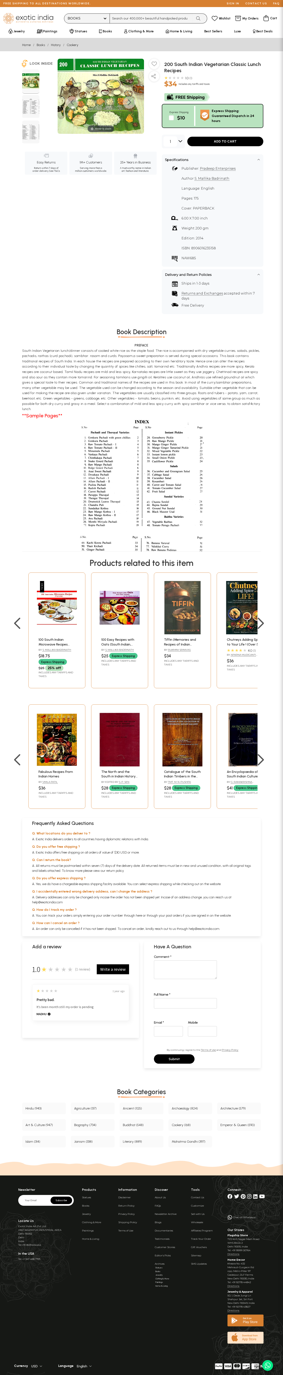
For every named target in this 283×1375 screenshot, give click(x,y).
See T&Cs (54, 170)
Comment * (163, 957)
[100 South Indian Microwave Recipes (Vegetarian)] (57, 633)
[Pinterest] (243, 1197)
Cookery (72, 45)
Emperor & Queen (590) (237, 1125)
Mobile (193, 1022)
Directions (233, 1254)
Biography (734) (85, 1125)
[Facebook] (229, 1197)
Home (26, 45)
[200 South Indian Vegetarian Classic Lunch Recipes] (30, 81)
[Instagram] (249, 1197)
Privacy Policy (230, 1049)
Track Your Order (201, 1238)
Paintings (88, 1230)
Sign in (233, 3)
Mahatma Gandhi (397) (188, 1142)
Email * (159, 1022)
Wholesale (197, 1222)
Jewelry (86, 1213)
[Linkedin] (255, 1197)
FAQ (276, 3)
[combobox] (151, 18)
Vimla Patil (50, 781)
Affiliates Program (202, 1230)
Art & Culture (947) (39, 1125)
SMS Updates (199, 1263)
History (56, 45)
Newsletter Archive (166, 1213)
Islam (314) (32, 1142)
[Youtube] (262, 1197)
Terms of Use (208, 1049)
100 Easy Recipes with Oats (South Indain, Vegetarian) (117, 644)
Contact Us (197, 1197)
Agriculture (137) (85, 1108)
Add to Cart (225, 141)
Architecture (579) (233, 1108)
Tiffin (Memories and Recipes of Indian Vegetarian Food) (180, 644)
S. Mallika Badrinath (212, 178)
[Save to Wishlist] (154, 65)
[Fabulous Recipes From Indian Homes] (57, 765)
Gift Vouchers (199, 1247)
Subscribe (61, 1200)
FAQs (158, 1205)
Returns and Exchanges (202, 293)
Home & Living (90, 1238)
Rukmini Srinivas (179, 649)
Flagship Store (237, 1235)
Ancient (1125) (132, 1108)
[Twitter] (236, 1197)
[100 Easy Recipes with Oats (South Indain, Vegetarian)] (120, 633)
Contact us (256, 3)
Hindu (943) (33, 1108)
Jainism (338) (83, 1142)
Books (41, 45)
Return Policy (126, 1205)
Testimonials (162, 1238)
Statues (86, 1197)
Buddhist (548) (133, 1125)
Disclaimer (124, 1197)
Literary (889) (132, 1142)
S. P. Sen (124, 781)
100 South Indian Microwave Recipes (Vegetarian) (53, 644)
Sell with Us (197, 1213)
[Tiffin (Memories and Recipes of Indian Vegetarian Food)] (182, 633)
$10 (181, 118)
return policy (115, 871)
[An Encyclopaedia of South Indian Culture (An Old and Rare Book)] (245, 765)
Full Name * (162, 994)
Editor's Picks (163, 1255)
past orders (174, 915)
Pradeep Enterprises (218, 169)
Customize (197, 1205)
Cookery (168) (181, 1125)
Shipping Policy (127, 1222)
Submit (174, 1059)
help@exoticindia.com (47, 902)
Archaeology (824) (185, 1108)
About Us (160, 1197)
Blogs (158, 1222)
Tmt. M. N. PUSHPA (179, 781)
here (139, 915)
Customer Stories (165, 1247)
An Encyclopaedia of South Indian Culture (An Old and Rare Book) (244, 776)
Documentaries (164, 1230)
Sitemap (196, 1255)
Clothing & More (91, 1222)
